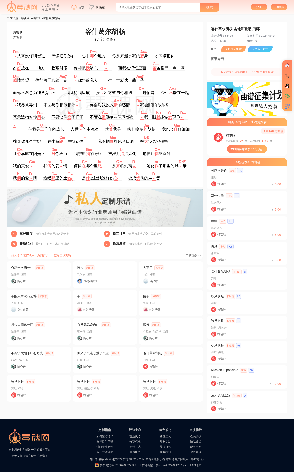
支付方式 (135, 447)
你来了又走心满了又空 (93, 353)
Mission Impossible (224, 369)
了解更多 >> (193, 255)
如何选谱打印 (104, 436)
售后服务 (135, 452)
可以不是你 (219, 170)
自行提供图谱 (104, 441)
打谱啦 (231, 135)
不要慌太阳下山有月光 (27, 353)
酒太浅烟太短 (220, 395)
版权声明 (195, 447)
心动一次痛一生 (22, 267)
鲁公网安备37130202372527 (118, 465)
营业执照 (135, 436)
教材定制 (165, 441)
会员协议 (195, 436)
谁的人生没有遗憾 (24, 296)
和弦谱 (36, 18)
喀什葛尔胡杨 (152, 353)
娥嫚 (146, 324)
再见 (214, 246)
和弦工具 (165, 436)
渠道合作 (165, 447)
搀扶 (80, 267)
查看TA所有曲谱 (273, 131)
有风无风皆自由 (88, 324)
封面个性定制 (104, 447)
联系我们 (165, 452)
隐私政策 (195, 441)
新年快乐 (217, 195)
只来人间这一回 (22, 324)
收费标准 (135, 441)
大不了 (148, 267)
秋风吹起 (17, 381)
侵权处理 (195, 452)
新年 (214, 220)
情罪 (146, 296)
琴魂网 (25, 18)
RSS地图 (195, 465)
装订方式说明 (104, 452)
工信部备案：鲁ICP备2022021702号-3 (163, 465)
